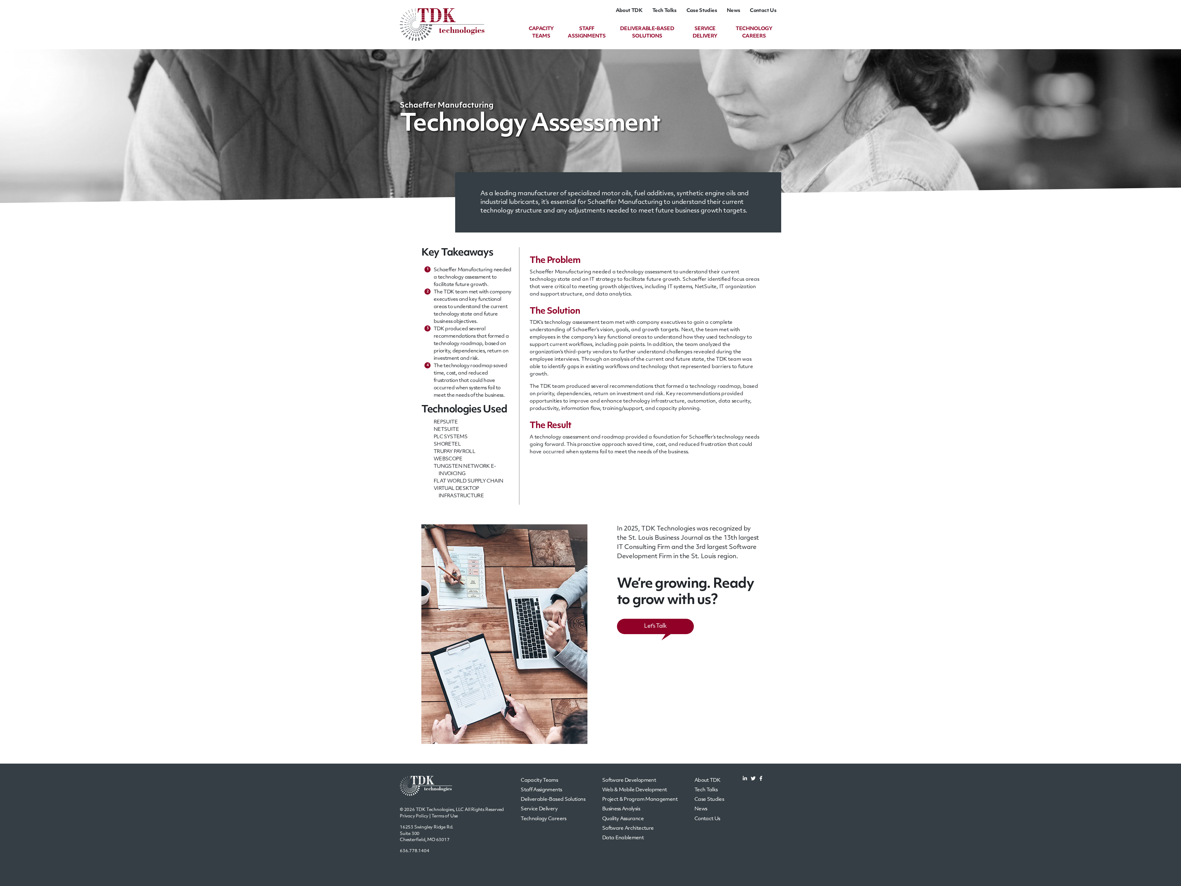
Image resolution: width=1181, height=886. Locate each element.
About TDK (629, 10)
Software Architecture (628, 828)
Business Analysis (621, 809)
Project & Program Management (640, 799)
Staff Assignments (541, 790)
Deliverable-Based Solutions (553, 799)
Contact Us (763, 10)
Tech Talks (664, 10)
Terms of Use (444, 816)
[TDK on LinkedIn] (745, 779)
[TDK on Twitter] (753, 779)
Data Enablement (623, 838)
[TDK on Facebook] (760, 779)
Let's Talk (655, 626)
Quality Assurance (623, 818)
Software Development (629, 780)
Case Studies (701, 10)
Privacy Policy (414, 816)
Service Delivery (539, 809)
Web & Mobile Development (634, 790)
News (733, 10)
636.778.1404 (414, 851)
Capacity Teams (539, 780)
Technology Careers (543, 818)
